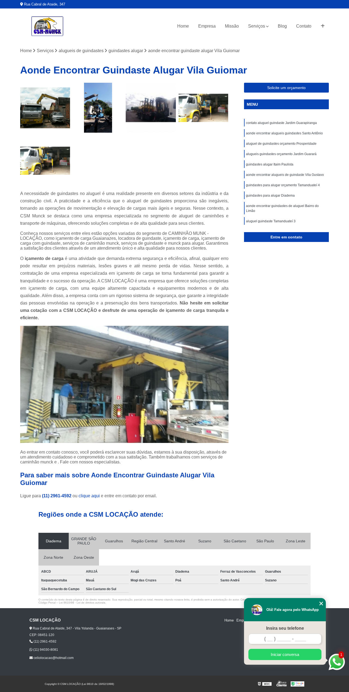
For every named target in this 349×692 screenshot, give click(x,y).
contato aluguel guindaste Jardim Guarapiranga (281, 123)
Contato (303, 26)
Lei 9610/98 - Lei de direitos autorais (82, 602)
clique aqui (89, 495)
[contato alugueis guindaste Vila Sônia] (151, 108)
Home (183, 26)
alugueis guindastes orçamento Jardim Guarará (281, 154)
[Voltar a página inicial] (47, 26)
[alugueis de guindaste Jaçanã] (45, 161)
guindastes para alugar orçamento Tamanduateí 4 (283, 185)
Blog (282, 26)
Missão (232, 26)
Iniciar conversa (285, 654)
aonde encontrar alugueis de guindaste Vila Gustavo (285, 175)
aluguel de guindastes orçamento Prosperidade (281, 144)
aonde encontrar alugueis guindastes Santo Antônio (284, 133)
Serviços (256, 26)
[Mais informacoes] (323, 26)
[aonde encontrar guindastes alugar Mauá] (45, 108)
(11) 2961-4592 (57, 495)
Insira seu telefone (285, 628)
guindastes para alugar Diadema (270, 195)
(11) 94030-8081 (45, 650)
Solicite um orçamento (286, 87)
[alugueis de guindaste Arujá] (204, 108)
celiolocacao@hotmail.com (53, 658)
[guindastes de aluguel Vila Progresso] (98, 108)
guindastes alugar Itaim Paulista (269, 164)
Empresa (207, 26)
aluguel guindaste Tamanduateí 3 (271, 221)
